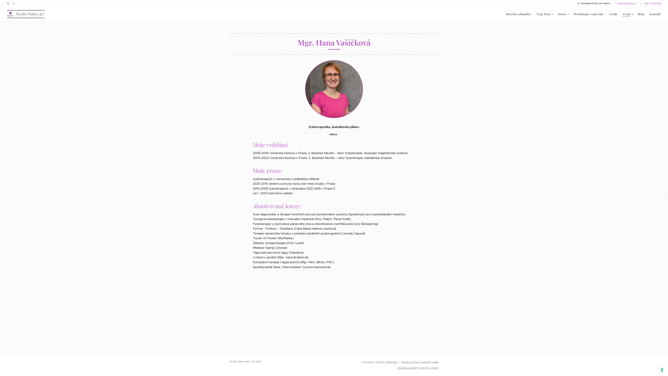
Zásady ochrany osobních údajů (419, 362)
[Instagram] (13, 3)
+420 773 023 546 (652, 3)
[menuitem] (519, 14)
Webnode (391, 362)
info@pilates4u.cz (627, 3)
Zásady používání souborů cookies (417, 368)
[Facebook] (8, 3)
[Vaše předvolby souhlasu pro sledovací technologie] (662, 370)
